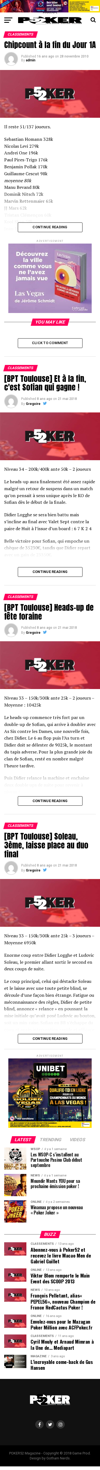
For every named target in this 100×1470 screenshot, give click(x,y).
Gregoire (33, 404)
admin (30, 60)
